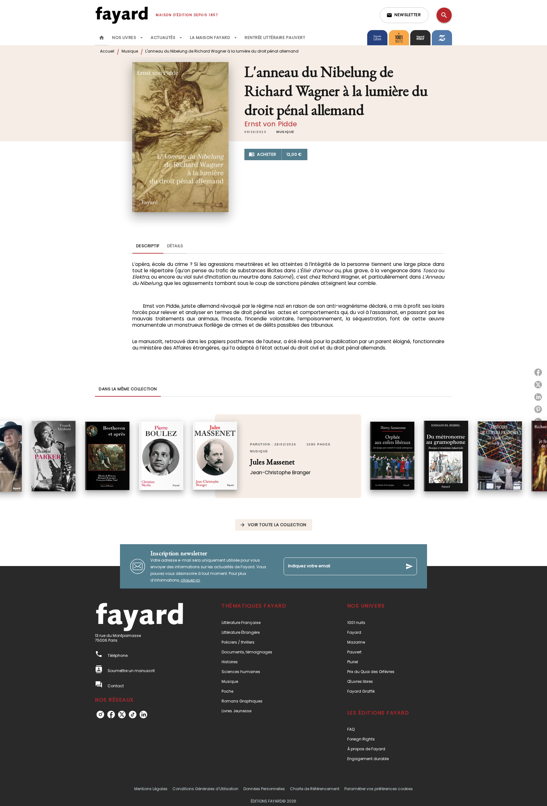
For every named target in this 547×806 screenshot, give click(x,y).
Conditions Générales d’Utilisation (205, 788)
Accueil (107, 51)
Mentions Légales (150, 788)
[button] (404, 15)
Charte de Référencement (314, 788)
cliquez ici (190, 580)
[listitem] (100, 714)
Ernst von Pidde (270, 124)
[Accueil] (121, 15)
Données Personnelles (264, 788)
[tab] (101, 37)
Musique (130, 51)
